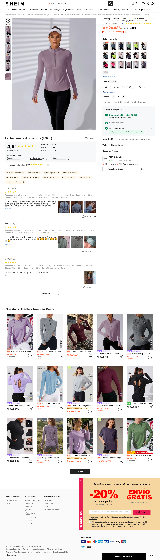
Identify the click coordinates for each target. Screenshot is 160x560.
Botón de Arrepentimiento (30, 510)
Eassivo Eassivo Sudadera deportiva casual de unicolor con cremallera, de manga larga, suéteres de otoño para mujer (110, 354)
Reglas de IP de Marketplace (16, 552)
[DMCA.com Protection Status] (89, 547)
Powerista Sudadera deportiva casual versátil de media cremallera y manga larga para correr (110, 406)
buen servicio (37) (68, 177)
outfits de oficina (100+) (30, 177)
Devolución (29, 503)
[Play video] (54, 74)
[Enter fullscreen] (94, 128)
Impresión (47, 552)
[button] (148, 3)
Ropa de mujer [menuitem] (55, 10)
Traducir (8, 209)
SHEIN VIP (28, 524)
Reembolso (29, 506)
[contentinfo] (118, 541)
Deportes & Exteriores (25, 15)
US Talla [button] (111, 81)
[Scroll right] (153, 9)
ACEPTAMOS (86, 537)
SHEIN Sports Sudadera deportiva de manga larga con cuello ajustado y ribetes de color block (50, 351)
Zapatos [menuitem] (134, 10)
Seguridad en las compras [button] (118, 128)
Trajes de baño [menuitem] (68, 10)
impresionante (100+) (50, 177)
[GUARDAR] (151, 556)
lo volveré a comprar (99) (15, 173)
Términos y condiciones (55, 549)
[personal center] (133, 3)
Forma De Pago (49, 503)
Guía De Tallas (30, 521)
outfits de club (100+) (70, 173)
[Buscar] (110, 3)
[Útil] (83, 216)
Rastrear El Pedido (31, 518)
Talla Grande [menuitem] (88, 10)
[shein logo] (15, 3)
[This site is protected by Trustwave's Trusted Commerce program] (83, 547)
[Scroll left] (150, 9)
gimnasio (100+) (12, 177)
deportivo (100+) (34, 173)
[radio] (105, 46)
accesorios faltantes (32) (15, 182)
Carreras (9, 503)
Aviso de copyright (34, 552)
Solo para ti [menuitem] (23, 10)
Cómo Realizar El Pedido (31, 514)
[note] (140, 452)
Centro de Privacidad (13, 549)
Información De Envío (32, 500)
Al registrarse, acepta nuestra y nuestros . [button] (118, 518)
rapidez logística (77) (51, 173)
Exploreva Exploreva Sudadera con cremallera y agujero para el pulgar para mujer (140, 354)
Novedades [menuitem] (34, 10)
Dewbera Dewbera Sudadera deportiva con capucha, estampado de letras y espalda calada (20, 406)
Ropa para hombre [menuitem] (103, 10)
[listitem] (20, 338)
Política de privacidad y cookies (34, 549)
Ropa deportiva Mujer (41, 15)
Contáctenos (48, 500)
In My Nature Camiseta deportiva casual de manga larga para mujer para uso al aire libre (50, 458)
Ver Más (80, 471)
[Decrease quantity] (113, 96)
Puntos (46, 506)
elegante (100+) (84, 177)
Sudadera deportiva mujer (60, 15)
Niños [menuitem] (78, 10)
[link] (138, 3)
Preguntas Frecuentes (51, 509)
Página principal (10, 15)
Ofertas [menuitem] (44, 10)
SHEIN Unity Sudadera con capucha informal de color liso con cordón (50, 403)
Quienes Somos (11, 500)
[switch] (47, 165)
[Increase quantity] (123, 96)
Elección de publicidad (60, 552)
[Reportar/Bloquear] (94, 216)
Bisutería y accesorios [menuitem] (120, 10)
